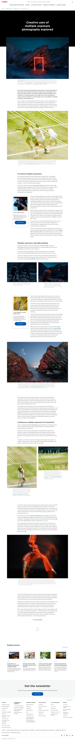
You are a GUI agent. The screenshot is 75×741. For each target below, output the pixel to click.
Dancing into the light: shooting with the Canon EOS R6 (29, 665)
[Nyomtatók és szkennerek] (42, 4)
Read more (20, 323)
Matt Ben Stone (34, 424)
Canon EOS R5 (36, 185)
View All (64, 647)
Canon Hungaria (5, 735)
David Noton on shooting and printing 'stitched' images (13, 665)
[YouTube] (72, 735)
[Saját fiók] (72, 2)
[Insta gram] (64, 735)
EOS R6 (42, 185)
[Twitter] (69, 735)
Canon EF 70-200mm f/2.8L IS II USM (20, 494)
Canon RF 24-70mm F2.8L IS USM (40, 83)
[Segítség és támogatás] (66, 4)
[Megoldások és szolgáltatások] (55, 4)
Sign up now (37, 693)
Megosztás (37, 630)
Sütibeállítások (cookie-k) (15, 732)
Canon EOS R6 (28, 83)
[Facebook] (61, 735)
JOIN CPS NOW (20, 222)
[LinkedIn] (67, 735)
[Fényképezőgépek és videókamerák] (24, 4)
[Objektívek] (30, 4)
